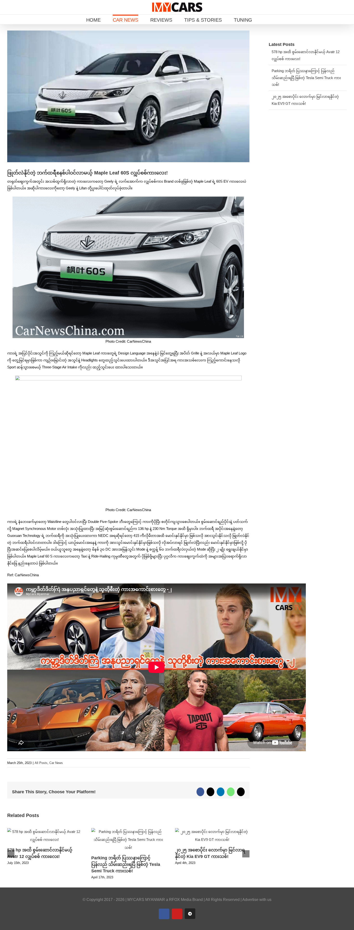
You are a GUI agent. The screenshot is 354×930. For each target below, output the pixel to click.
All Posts (41, 763)
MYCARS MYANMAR (146, 900)
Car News (56, 763)
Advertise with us (256, 900)
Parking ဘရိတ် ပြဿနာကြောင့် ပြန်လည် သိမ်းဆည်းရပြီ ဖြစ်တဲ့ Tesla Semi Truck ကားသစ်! (125, 864)
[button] (266, 19)
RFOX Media (180, 900)
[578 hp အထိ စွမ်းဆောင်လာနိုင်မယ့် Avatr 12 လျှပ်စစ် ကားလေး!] (44, 830)
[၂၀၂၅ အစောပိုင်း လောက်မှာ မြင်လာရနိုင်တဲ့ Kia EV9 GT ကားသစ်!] (212, 830)
